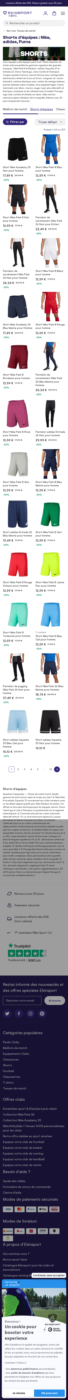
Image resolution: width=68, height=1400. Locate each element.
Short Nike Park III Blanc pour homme (49, 272)
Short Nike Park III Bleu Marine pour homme (49, 483)
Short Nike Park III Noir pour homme (16, 219)
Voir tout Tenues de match (21, 30)
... (44, 769)
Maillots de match (15, 109)
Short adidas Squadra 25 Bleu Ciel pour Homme (16, 743)
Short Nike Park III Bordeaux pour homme (16, 376)
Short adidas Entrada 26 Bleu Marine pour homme (17, 534)
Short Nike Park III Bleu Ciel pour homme (49, 637)
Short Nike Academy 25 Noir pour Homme (17, 169)
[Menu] (63, 13)
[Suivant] (57, 769)
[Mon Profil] (45, 13)
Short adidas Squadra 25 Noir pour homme (48, 741)
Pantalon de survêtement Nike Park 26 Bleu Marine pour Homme (49, 380)
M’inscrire (55, 1000)
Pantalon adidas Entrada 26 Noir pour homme (50, 433)
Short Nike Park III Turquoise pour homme (16, 634)
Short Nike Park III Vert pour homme (49, 534)
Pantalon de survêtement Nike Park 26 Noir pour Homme (16, 274)
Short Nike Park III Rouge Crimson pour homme (17, 584)
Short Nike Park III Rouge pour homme (50, 326)
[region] (34, 109)
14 (51, 769)
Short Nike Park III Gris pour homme (16, 483)
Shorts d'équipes (41, 109)
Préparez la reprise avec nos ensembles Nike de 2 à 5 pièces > (34, 3)
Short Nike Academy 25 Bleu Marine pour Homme (17, 326)
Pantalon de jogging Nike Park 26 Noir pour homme (16, 690)
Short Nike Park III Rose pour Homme (16, 433)
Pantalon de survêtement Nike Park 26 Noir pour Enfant (49, 221)
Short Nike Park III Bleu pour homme (49, 169)
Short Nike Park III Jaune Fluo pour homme (50, 584)
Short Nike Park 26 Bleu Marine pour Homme (49, 688)
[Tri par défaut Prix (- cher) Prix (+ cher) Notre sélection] (50, 122)
